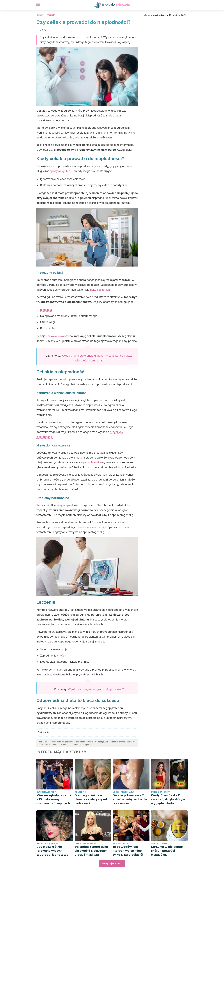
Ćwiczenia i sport (46, 792)
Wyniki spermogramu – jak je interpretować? (96, 689)
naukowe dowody (57, 336)
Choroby (51, 15)
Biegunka (46, 309)
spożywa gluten (60, 171)
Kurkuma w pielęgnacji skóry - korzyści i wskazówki (167, 850)
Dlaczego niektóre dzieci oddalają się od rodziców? (91, 799)
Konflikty (80, 792)
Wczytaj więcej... (112, 863)
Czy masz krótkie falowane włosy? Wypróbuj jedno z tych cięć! (53, 851)
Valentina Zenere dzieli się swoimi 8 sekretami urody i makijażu (91, 850)
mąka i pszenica (99, 289)
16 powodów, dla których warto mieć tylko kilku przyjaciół (128, 850)
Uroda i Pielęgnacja (123, 792)
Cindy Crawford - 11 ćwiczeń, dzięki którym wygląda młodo (168, 799)
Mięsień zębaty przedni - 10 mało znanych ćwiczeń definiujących (53, 799)
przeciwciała (92, 462)
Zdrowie (40, 15)
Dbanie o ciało (159, 843)
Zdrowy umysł (121, 843)
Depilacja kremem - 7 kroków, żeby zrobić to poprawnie (130, 799)
